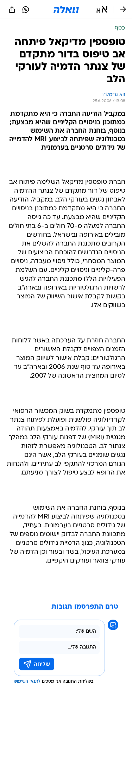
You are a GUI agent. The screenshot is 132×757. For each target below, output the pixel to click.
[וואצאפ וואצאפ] (25, 9)
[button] (101, 9)
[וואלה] (66, 9)
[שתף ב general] (12, 9)
